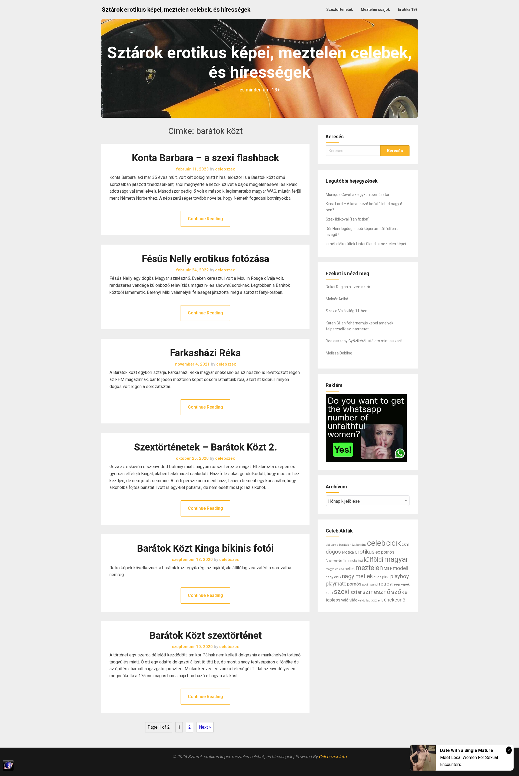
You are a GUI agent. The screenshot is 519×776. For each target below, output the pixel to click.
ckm (405, 544)
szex (329, 593)
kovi (360, 561)
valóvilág (364, 600)
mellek (349, 568)
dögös (333, 552)
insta (353, 561)
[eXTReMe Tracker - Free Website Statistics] (259, 765)
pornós (354, 584)
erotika (348, 552)
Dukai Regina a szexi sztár (348, 287)
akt (328, 545)
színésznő (376, 591)
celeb (376, 543)
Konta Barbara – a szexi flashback (205, 158)
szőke (399, 592)
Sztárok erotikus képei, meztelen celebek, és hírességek (176, 9)
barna (334, 545)
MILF (388, 569)
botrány (361, 545)
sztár (356, 592)
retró (384, 584)
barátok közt (347, 545)
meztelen (369, 568)
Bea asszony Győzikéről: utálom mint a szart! (364, 341)
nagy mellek (357, 576)
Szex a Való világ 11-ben (346, 311)
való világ (349, 600)
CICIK (393, 543)
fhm (345, 560)
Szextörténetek (339, 9)
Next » (205, 727)
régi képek (402, 584)
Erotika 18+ (408, 9)
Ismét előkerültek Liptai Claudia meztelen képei (366, 244)
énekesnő (394, 600)
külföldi (373, 559)
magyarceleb (334, 569)
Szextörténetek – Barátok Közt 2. (205, 447)
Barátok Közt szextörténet (205, 635)
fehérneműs (334, 561)
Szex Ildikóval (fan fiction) (348, 219)
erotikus (365, 551)
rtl (391, 584)
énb (380, 600)
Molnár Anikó (337, 299)
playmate (336, 584)
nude (377, 577)
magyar (396, 559)
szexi (342, 592)
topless (333, 600)
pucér (366, 584)
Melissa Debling (339, 353)
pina (386, 576)
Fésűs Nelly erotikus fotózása (205, 259)
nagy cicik (333, 577)
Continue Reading (205, 218)
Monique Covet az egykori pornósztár (358, 194)
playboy (399, 576)
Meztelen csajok (375, 9)
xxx (374, 600)
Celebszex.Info (333, 756)
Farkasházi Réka (205, 353)
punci (374, 584)
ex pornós (384, 552)
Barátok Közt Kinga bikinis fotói (205, 548)
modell (400, 568)
